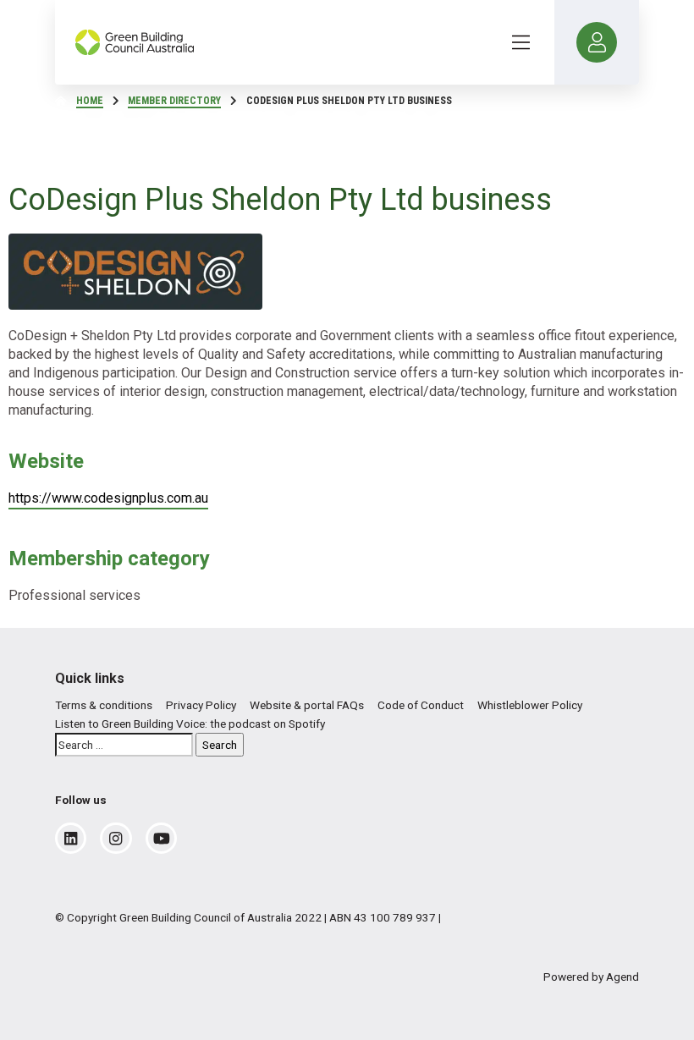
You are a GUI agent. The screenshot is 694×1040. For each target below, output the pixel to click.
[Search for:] (124, 745)
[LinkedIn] (70, 838)
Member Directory (174, 101)
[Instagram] (115, 838)
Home (89, 101)
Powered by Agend (591, 976)
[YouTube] (161, 838)
